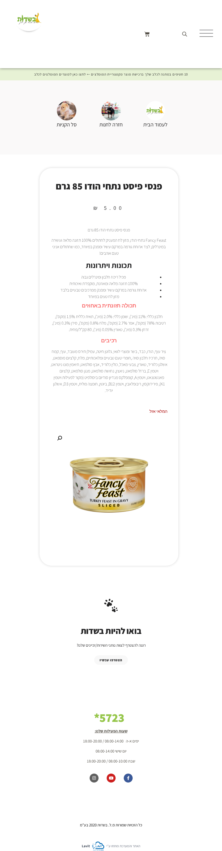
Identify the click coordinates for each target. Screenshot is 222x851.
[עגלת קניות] (147, 34)
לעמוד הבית (155, 124)
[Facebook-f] (128, 778)
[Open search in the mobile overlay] (184, 34)
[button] (59, 438)
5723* (109, 717)
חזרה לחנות (111, 124)
